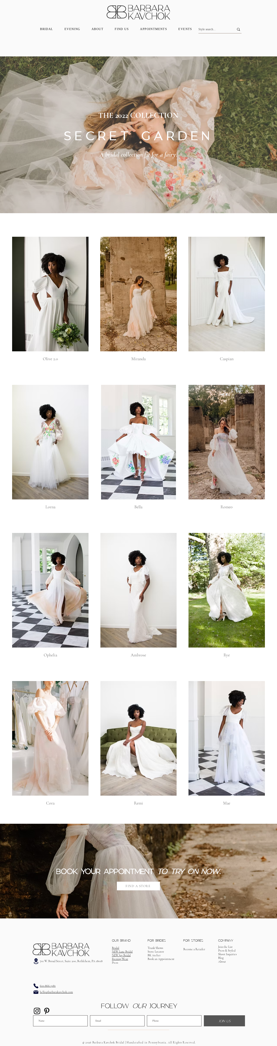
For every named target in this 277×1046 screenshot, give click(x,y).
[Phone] (36, 986)
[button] (161, 959)
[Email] (36, 992)
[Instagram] (37, 1011)
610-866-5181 (48, 986)
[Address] (36, 961)
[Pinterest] (46, 1011)
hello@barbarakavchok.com (56, 992)
